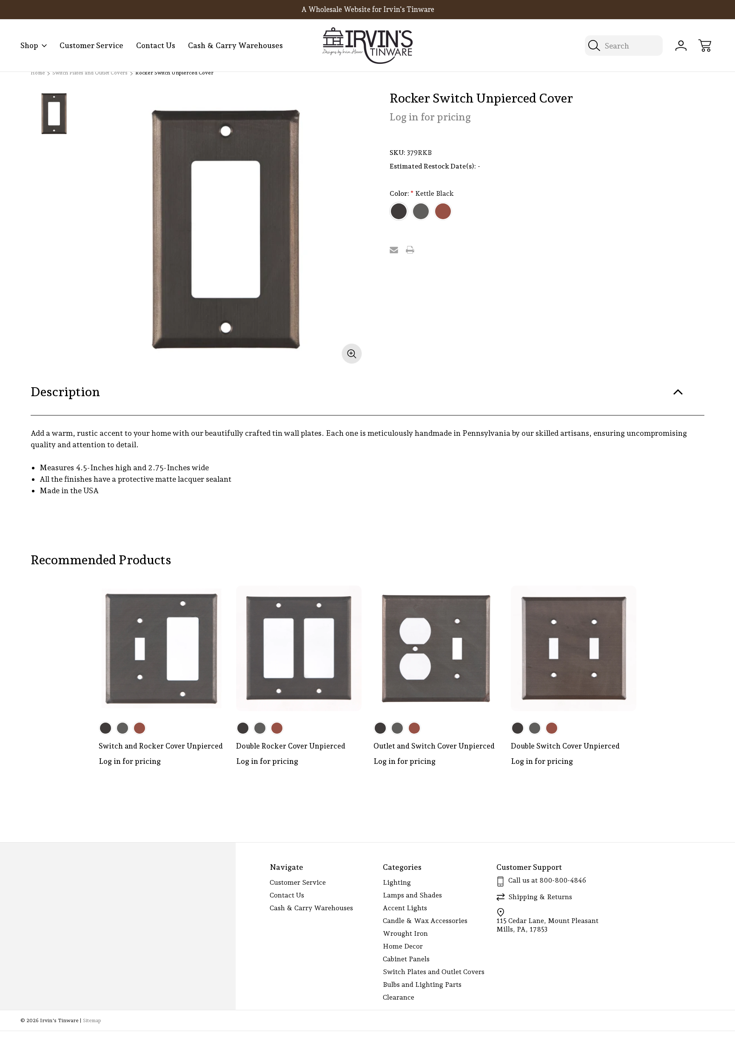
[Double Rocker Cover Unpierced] (299, 648)
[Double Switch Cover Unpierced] (573, 648)
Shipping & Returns (540, 897)
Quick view (187, 599)
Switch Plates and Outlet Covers (433, 972)
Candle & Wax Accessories (425, 921)
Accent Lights (405, 908)
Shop (29, 45)
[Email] (394, 249)
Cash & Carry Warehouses (235, 45)
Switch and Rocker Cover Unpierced (161, 746)
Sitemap (92, 1020)
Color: (422, 193)
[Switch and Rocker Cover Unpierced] (161, 648)
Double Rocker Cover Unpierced (290, 746)
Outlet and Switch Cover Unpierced (434, 746)
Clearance (398, 997)
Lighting (397, 882)
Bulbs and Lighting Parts (422, 984)
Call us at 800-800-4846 (547, 880)
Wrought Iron (405, 933)
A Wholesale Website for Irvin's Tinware (367, 9)
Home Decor (403, 946)
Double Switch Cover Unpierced (565, 746)
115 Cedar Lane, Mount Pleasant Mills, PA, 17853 (547, 925)
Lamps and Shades (412, 895)
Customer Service (91, 45)
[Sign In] (681, 45)
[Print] (410, 249)
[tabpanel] (54, 113)
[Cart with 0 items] (705, 45)
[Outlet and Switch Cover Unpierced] (436, 648)
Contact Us (155, 45)
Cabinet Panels (406, 959)
